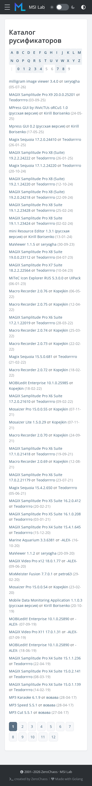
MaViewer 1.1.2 (22, 553)
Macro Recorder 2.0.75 (28, 304)
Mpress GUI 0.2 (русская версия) (37, 126)
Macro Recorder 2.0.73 (28, 343)
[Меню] (7, 7)
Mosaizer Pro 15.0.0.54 (28, 586)
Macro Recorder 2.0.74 (28, 330)
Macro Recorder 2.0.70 (28, 435)
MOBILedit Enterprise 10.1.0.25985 (38, 382)
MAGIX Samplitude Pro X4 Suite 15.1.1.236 (45, 658)
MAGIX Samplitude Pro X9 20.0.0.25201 (42, 94)
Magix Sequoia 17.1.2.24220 (32, 165)
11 (43, 736)
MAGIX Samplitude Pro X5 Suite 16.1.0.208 (45, 513)
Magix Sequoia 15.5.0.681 (30, 356)
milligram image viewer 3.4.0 (33, 81)
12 (53, 736)
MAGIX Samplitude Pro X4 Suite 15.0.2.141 (45, 671)
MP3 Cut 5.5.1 (20, 712)
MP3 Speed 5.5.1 (23, 705)
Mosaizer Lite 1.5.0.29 (27, 422)
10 (32, 736)
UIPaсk (74, 278)
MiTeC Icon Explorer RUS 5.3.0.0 (36, 278)
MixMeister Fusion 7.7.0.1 (31, 573)
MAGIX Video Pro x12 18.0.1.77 (35, 560)
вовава (52, 697)
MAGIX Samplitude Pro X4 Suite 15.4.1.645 (45, 527)
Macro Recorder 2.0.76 (28, 291)
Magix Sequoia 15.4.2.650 (30, 487)
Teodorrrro (18, 99)
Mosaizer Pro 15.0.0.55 (28, 409)
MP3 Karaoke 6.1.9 (24, 697)
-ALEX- (66, 540)
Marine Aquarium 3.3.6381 (32, 540)
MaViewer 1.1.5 (22, 244)
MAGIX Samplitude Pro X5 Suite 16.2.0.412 (45, 500)
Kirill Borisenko (57, 113)
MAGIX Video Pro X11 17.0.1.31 (35, 631)
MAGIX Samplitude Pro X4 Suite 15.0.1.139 (45, 684)
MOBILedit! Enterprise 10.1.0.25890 (39, 618)
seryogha (72, 81)
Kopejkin (60, 291)
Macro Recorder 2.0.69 (28, 461)
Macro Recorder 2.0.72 (28, 369)
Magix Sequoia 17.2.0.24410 (32, 139)
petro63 (65, 573)
